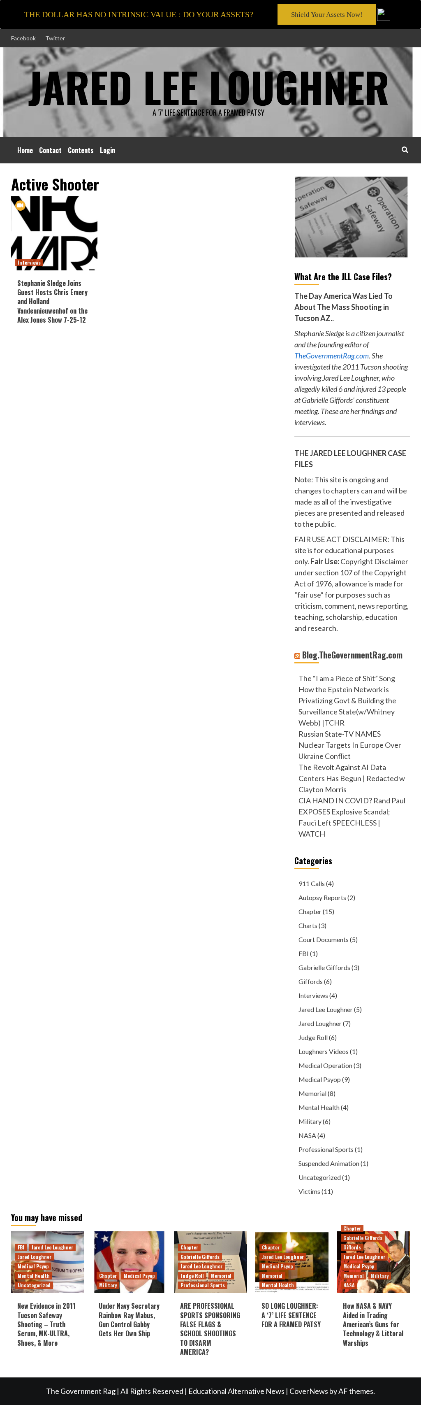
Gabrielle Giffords (324, 967)
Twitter (55, 38)
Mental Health (319, 1107)
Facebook (23, 38)
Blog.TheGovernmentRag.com (352, 655)
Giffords (310, 981)
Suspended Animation (328, 1163)
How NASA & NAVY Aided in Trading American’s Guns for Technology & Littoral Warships (373, 1324)
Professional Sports (326, 1149)
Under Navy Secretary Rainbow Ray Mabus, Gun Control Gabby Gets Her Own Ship (129, 1319)
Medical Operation (325, 1065)
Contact (50, 150)
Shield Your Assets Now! (327, 15)
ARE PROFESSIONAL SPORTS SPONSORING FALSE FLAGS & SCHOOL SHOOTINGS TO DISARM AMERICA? (210, 1329)
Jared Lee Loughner (325, 1009)
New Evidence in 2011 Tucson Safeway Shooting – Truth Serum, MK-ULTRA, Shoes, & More (46, 1324)
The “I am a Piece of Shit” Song (346, 678)
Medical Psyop (319, 1079)
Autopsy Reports (322, 897)
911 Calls (311, 883)
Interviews (29, 262)
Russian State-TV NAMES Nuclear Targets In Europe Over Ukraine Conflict (349, 745)
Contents (81, 150)
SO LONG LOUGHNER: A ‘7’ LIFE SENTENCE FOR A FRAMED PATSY (291, 1315)
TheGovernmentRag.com (331, 355)
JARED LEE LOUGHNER (208, 86)
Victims (309, 1191)
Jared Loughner (320, 1023)
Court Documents (323, 939)
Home (25, 150)
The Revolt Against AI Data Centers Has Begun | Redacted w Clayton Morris (351, 778)
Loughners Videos (323, 1051)
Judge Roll (313, 1037)
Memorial (312, 1093)
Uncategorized (319, 1177)
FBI (303, 953)
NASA (307, 1135)
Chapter (310, 911)
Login (107, 150)
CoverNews (308, 1391)
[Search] (405, 149)
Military (310, 1121)
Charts (307, 925)
